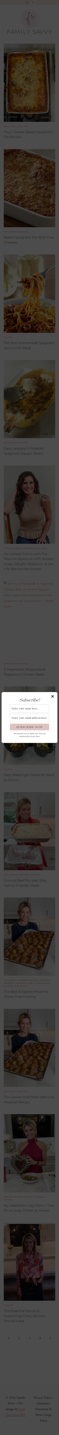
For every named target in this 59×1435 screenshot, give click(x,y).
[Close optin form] (53, 697)
